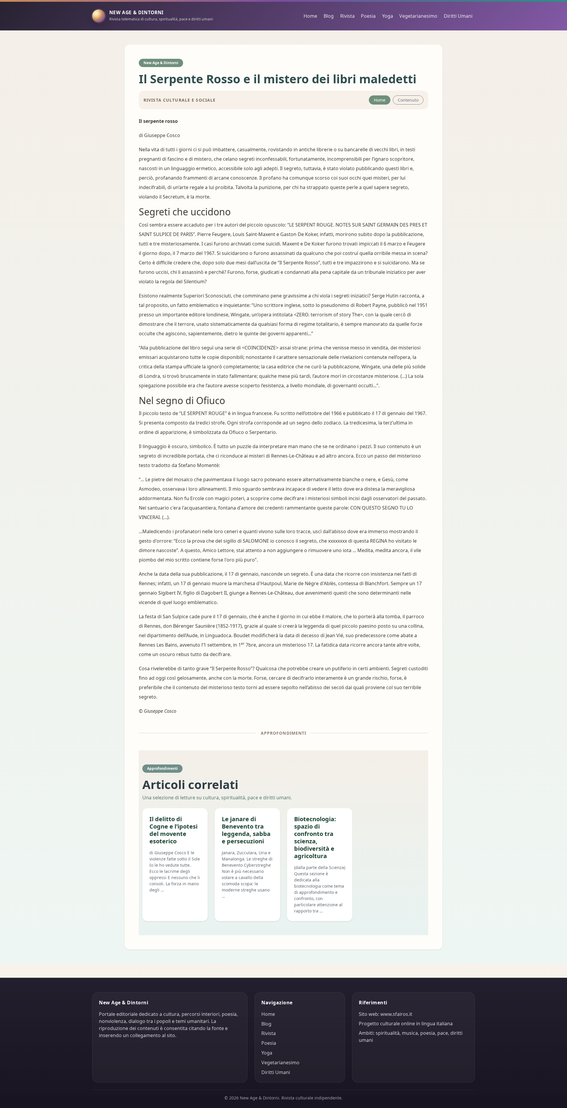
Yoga (387, 16)
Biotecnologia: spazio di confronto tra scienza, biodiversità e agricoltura (315, 837)
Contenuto (408, 100)
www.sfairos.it (396, 1014)
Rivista (347, 16)
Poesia (368, 16)
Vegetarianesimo (418, 16)
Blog (329, 16)
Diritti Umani (458, 16)
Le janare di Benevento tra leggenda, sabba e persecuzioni (246, 830)
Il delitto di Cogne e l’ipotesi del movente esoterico (173, 830)
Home (310, 16)
